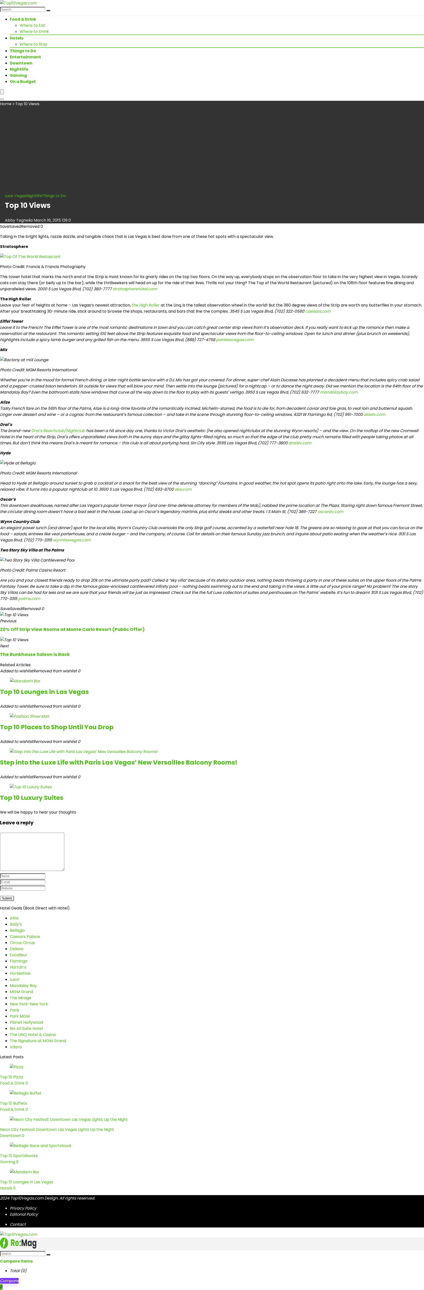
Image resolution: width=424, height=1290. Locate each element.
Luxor (15, 979)
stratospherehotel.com (135, 289)
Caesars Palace (25, 936)
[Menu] (2, 91)
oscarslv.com (330, 511)
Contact (18, 1224)
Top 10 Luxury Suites (31, 797)
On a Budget (23, 81)
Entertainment (25, 57)
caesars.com (318, 311)
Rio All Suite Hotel (26, 1028)
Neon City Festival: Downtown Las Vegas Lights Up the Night (57, 1129)
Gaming (18, 75)
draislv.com (300, 443)
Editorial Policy (24, 1214)
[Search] (48, 10)
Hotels (16, 38)
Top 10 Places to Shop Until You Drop (57, 727)
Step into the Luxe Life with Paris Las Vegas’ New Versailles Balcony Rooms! (118, 762)
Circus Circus (22, 942)
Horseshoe (20, 973)
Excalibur (18, 955)
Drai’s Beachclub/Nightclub (58, 431)
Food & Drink (23, 19)
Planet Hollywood (26, 1022)
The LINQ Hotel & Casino (33, 1034)
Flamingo (18, 961)
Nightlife (19, 69)
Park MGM (20, 1016)
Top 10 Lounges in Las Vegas (44, 692)
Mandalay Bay (23, 985)
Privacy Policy (23, 1208)
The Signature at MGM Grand (38, 1041)
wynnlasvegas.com (72, 540)
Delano (17, 949)
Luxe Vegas (15, 196)
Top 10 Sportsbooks (19, 1156)
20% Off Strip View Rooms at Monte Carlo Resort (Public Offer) (72, 629)
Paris (14, 1010)
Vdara (16, 1047)
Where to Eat (32, 25)
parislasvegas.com (234, 340)
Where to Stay (33, 44)
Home (6, 104)
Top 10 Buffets (13, 1103)
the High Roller (146, 305)
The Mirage (20, 998)
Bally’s (16, 924)
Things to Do (23, 51)
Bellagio (17, 930)
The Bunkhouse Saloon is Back (35, 654)
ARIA (14, 918)
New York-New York (29, 1004)
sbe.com (183, 489)
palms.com (29, 598)
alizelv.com (374, 414)
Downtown (21, 63)
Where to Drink (34, 31)
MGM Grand (21, 992)
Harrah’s (18, 967)
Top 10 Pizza (11, 1077)
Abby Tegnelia (19, 220)
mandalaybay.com (339, 392)
